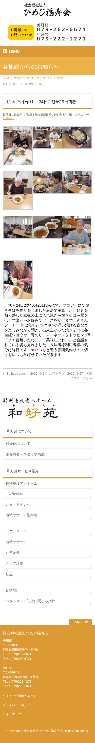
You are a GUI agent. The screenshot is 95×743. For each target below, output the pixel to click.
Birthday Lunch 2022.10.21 (24, 373)
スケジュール (16, 530)
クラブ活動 (14, 563)
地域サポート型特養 (21, 514)
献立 (9, 573)
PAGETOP (80, 621)
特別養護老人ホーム (21, 483)
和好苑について (18, 443)
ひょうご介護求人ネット (19, 695)
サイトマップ (12, 714)
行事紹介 (8, 118)
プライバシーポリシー (18, 705)
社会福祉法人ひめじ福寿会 (42, 730)
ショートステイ (18, 503)
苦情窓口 (13, 589)
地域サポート (16, 541)
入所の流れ (16, 494)
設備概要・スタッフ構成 (25, 454)
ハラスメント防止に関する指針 (30, 600)
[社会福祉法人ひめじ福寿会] (47, 12)
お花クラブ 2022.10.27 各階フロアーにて (70, 375)
